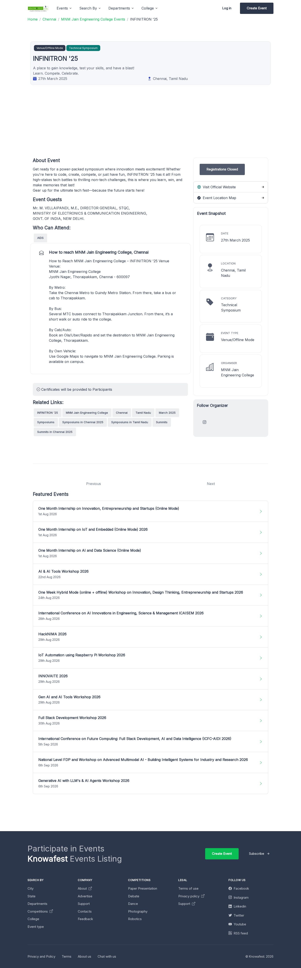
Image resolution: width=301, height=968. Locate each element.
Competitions (38, 911)
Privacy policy (189, 896)
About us (84, 956)
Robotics (135, 919)
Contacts (85, 911)
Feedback (85, 919)
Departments (37, 904)
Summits (161, 422)
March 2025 (167, 412)
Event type (36, 927)
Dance (133, 904)
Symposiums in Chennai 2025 (82, 422)
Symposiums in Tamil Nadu (129, 422)
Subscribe (256, 853)
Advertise (85, 896)
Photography (137, 911)
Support (84, 904)
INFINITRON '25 (47, 412)
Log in (226, 8)
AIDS (40, 238)
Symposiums (45, 422)
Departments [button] (119, 8)
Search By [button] (88, 8)
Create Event (257, 8)
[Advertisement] (165, 126)
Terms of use (188, 888)
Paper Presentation (142, 888)
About (83, 888)
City (30, 888)
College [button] (147, 8)
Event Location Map (219, 198)
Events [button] (62, 8)
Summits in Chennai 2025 (54, 432)
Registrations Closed (222, 169)
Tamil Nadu (143, 412)
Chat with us (107, 956)
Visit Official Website (219, 187)
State (31, 896)
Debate (133, 896)
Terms (66, 956)
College (33, 919)
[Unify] (38, 8)
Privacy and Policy (41, 956)
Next (211, 483)
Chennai (122, 412)
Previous (93, 483)
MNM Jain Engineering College (87, 412)
